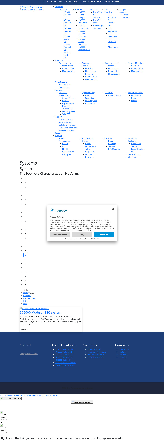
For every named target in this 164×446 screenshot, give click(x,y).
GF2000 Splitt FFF (67, 55)
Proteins (88, 68)
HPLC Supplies (114, 149)
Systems (63, 9)
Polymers (89, 74)
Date (25, 303)
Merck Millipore (134, 154)
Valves (88, 149)
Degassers (89, 151)
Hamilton (108, 138)
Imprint (68, 1)
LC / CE (65, 149)
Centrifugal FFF (68, 111)
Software (93, 9)
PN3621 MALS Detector (65, 362)
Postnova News (65, 84)
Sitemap (123, 357)
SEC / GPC (109, 92)
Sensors (111, 146)
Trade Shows (64, 87)
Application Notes (135, 92)
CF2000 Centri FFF (67, 39)
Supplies (58, 135)
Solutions (59, 60)
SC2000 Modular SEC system (40, 312)
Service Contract (66, 122)
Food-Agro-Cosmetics (96, 352)
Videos (134, 100)
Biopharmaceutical (112, 63)
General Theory (68, 98)
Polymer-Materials (135, 63)
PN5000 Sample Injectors (82, 33)
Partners (123, 354)
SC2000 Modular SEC (67, 15)
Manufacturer (29, 298)
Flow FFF (65, 100)
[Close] (1, 412)
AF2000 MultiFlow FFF (68, 23)
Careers (58, 133)
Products (59, 6)
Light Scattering (88, 92)
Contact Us (47, 1)
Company (58, 1)
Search (76, 1)
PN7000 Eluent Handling (82, 42)
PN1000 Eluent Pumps (81, 15)
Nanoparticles (68, 68)
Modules (78, 9)
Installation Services (67, 125)
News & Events (61, 82)
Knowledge (60, 90)
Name (25, 292)
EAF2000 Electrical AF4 (67, 31)
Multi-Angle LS (91, 100)
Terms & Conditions (113, 1)
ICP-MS (65, 143)
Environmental (65, 63)
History (122, 352)
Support (58, 117)
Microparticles (68, 71)
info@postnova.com (29, 353)
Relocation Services (67, 130)
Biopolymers (67, 66)
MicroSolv (132, 157)
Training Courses (66, 119)
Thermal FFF (67, 109)
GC (63, 146)
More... (24, 330)
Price (25, 301)
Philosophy (124, 349)
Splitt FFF (66, 114)
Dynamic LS (90, 103)
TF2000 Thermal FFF (67, 47)
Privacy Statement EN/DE (92, 1)
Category (27, 295)
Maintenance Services (68, 127)
